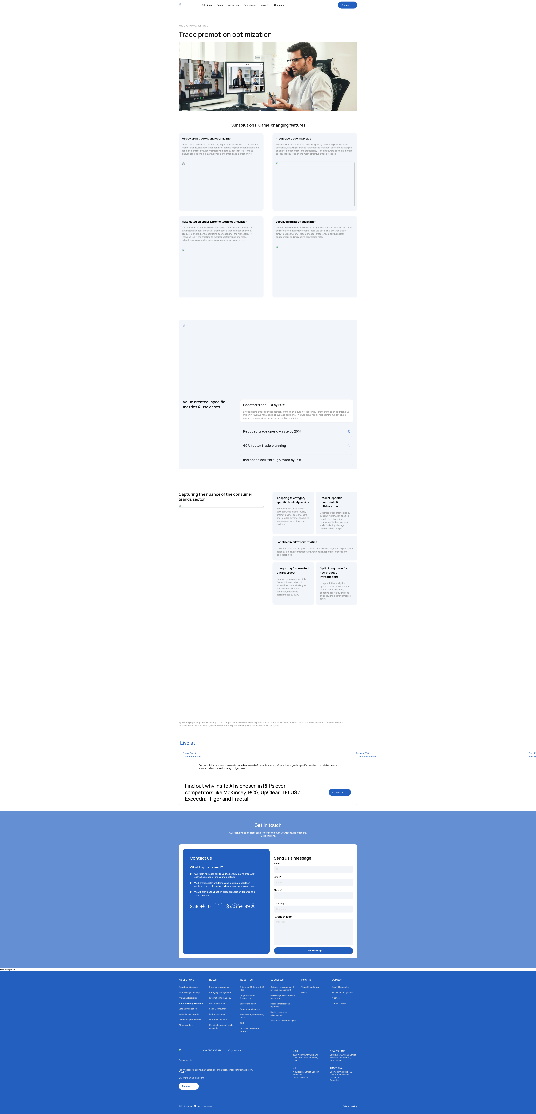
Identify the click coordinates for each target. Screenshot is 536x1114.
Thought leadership (310, 987)
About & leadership (340, 987)
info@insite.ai (234, 1050)
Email (277, 876)
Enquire (186, 1086)
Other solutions (186, 1025)
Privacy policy (350, 1106)
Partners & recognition (342, 992)
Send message (315, 950)
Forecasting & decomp (189, 992)
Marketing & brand (217, 1003)
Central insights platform (190, 1019)
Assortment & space (188, 987)
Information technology (220, 998)
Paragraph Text (283, 916)
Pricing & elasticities (188, 998)
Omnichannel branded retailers (250, 1030)
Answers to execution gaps (283, 1020)
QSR (242, 1023)
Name (278, 863)
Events (304, 992)
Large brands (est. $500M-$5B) (248, 997)
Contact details (339, 1003)
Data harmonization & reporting (280, 1005)
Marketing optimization (189, 1014)
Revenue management (219, 987)
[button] (340, 792)
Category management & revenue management (282, 988)
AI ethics (336, 998)
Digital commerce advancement (279, 1013)
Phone (278, 890)
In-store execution (218, 1019)
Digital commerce (217, 1014)
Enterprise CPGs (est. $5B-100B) (252, 988)
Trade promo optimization (191, 1003)
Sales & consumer (217, 1008)
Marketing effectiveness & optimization (283, 997)
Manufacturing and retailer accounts (221, 1026)
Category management (220, 992)
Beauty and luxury (248, 1003)
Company (280, 903)
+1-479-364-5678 (212, 1050)
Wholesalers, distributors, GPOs (252, 1016)
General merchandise (250, 1009)
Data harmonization (188, 1008)
